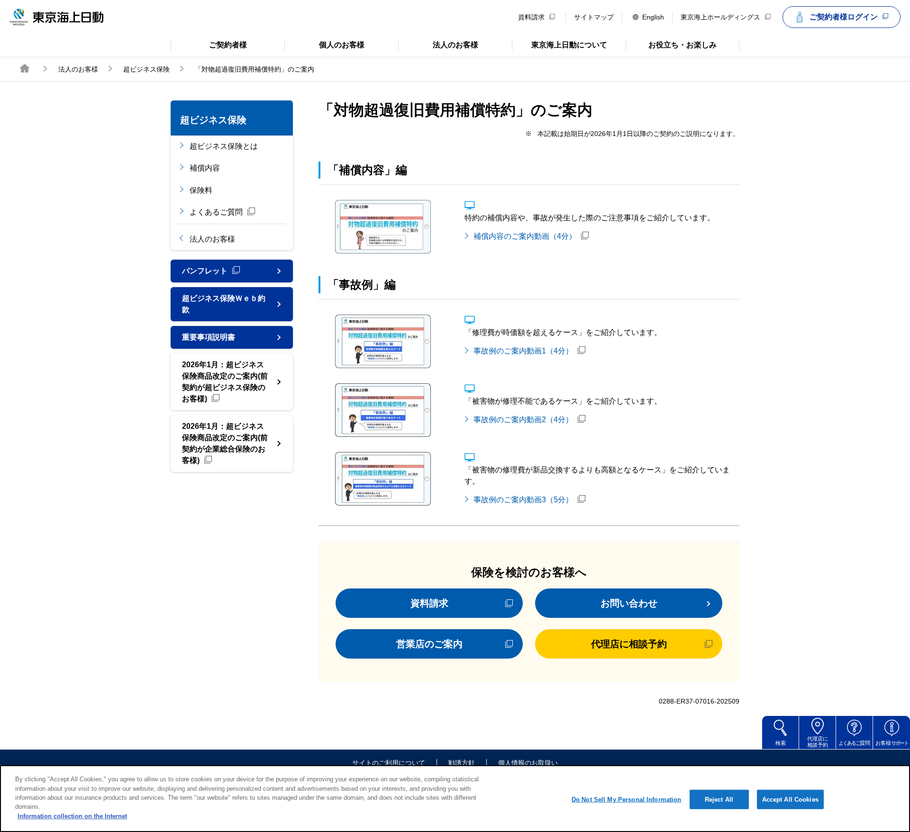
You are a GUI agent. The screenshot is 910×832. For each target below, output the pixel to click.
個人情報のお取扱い (528, 763)
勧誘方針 (461, 763)
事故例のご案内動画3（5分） (523, 500)
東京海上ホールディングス (720, 17)
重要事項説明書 (208, 337)
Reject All (719, 799)
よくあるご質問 (216, 212)
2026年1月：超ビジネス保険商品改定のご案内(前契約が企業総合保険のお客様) (225, 443)
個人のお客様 (324, 44)
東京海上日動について (559, 44)
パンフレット (205, 271)
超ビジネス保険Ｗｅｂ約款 (223, 304)
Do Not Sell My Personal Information (627, 799)
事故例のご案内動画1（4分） (523, 351)
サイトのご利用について (388, 763)
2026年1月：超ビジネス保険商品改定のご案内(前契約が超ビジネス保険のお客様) (225, 382)
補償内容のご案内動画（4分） (524, 236)
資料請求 (531, 17)
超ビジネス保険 (146, 69)
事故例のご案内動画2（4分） (523, 420)
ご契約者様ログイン (844, 17)
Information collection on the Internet (72, 816)
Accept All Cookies (790, 799)
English (653, 17)
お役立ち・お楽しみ (671, 44)
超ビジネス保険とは (224, 146)
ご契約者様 (209, 44)
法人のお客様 (438, 44)
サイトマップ (594, 17)
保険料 (201, 190)
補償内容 (205, 168)
